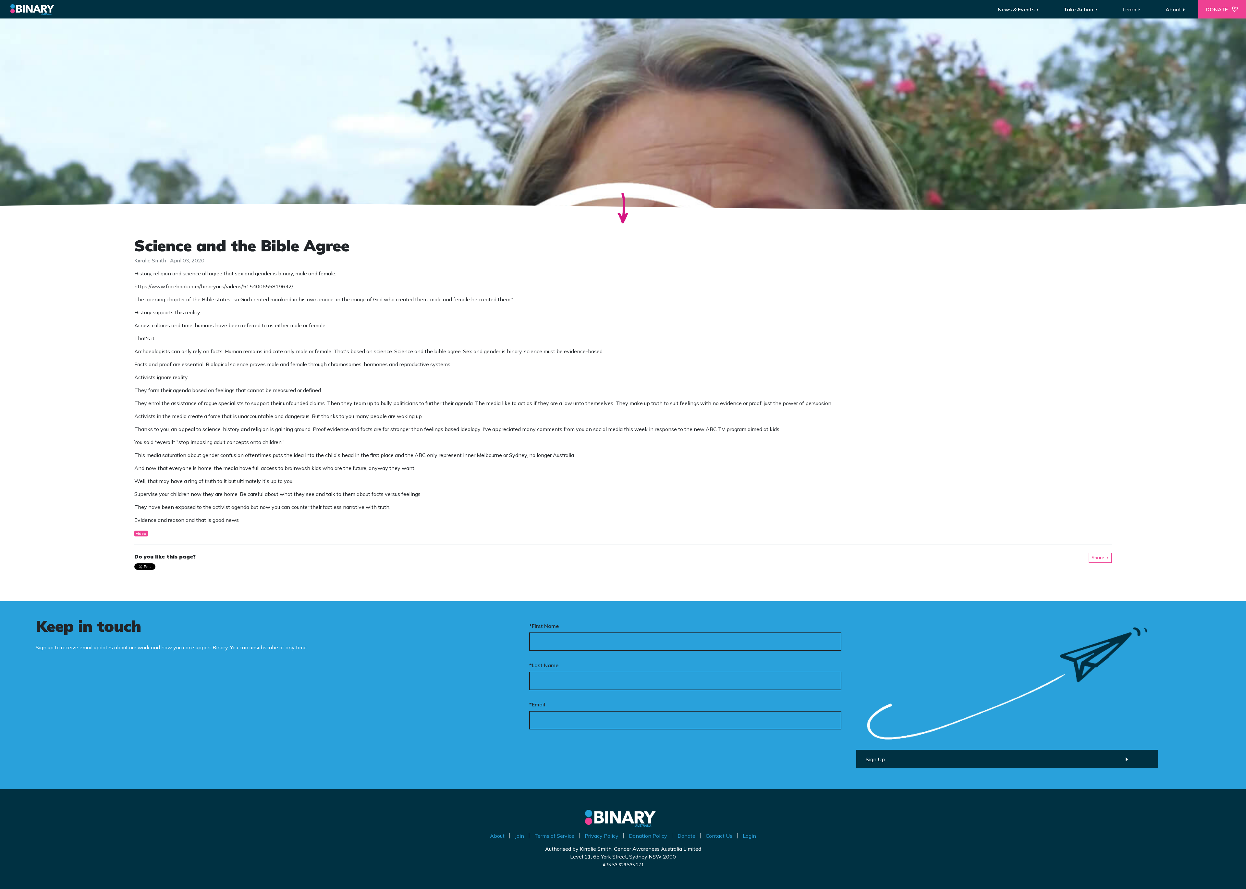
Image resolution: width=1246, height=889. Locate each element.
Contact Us (719, 836)
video (141, 533)
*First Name (544, 626)
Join (519, 836)
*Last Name (543, 665)
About (497, 836)
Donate (686, 836)
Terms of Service (554, 836)
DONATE (1217, 9)
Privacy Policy (601, 836)
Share (1098, 557)
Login (749, 836)
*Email (537, 704)
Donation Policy (648, 836)
